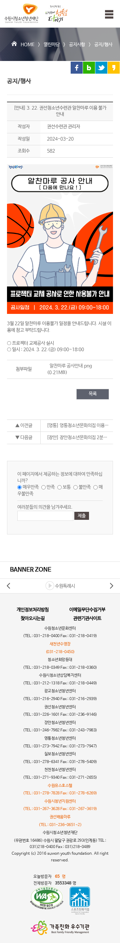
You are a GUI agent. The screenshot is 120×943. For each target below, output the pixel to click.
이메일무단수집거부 (87, 609)
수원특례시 (65, 586)
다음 (111, 585)
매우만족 (31, 487)
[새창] (46, 901)
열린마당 (52, 44)
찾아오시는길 (33, 618)
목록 (93, 394)
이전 (8, 585)
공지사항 (77, 44)
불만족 (85, 487)
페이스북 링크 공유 (77, 68)
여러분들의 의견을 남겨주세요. (45, 507)
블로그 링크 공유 (89, 68)
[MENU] (107, 14)
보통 (67, 487)
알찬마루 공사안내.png (71, 366)
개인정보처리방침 (33, 609)
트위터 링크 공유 (101, 68)
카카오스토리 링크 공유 (114, 68)
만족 (51, 487)
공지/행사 (103, 44)
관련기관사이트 (87, 618)
